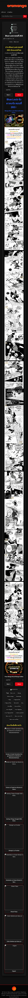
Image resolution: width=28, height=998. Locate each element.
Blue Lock (16, 41)
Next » (8, 95)
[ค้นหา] (25, 16)
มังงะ (22, 703)
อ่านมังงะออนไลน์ (19, 712)
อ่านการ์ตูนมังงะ (18, 709)
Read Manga (15, 676)
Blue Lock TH (9, 716)
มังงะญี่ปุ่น (10, 706)
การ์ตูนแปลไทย (7, 703)
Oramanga (18, 696)
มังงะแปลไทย (18, 706)
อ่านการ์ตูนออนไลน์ (9, 712)
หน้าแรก (3, 12)
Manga (19, 693)
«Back (19, 95)
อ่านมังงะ (9, 12)
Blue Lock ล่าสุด (18, 716)
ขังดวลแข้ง (16, 703)
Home (10, 41)
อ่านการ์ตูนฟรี (9, 709)
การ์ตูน (9, 699)
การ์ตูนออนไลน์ (16, 699)
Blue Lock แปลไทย (14, 719)
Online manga (10, 696)
